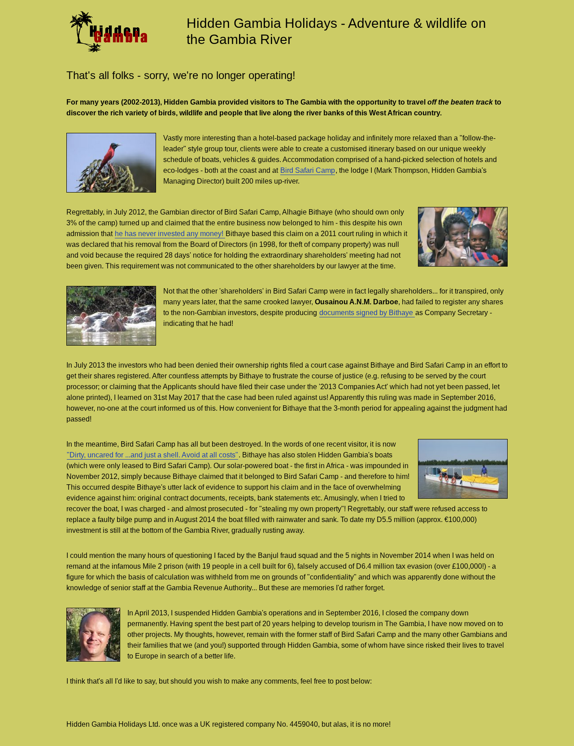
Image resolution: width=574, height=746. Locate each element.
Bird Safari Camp (307, 170)
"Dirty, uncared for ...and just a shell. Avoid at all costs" (152, 455)
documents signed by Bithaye (367, 312)
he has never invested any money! (170, 233)
